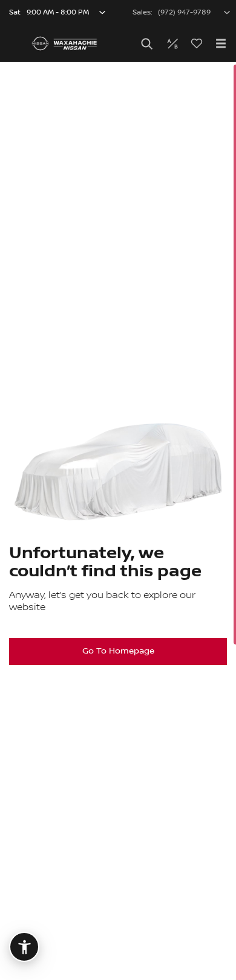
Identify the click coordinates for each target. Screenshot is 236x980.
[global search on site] (147, 44)
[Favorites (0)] (197, 43)
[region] (118, 521)
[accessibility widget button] (24, 947)
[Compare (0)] (172, 43)
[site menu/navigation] (221, 43)
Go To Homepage (118, 651)
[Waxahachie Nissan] (64, 43)
